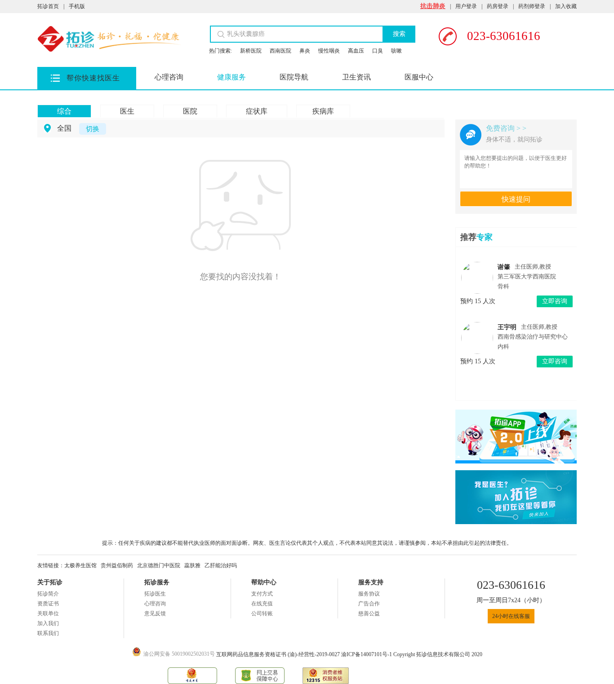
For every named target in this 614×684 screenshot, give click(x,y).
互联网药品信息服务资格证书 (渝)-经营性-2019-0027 (278, 654)
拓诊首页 (48, 6)
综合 (64, 111)
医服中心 (419, 77)
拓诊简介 (48, 594)
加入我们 (48, 623)
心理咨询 (169, 77)
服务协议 (369, 594)
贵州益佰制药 (117, 565)
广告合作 (369, 603)
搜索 (399, 33)
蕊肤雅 (192, 565)
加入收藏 (566, 6)
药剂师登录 (531, 6)
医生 (127, 111)
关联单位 (48, 613)
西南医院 (280, 51)
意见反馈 (155, 613)
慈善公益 (369, 613)
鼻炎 (304, 51)
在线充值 (262, 603)
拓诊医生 (155, 594)
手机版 (77, 6)
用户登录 (466, 6)
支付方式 (262, 594)
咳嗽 (396, 51)
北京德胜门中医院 (158, 565)
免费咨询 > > (506, 128)
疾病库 (323, 111)
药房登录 (497, 6)
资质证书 (48, 603)
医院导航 (294, 77)
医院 (190, 111)
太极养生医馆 (80, 565)
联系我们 (48, 633)
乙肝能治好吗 (221, 565)
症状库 (256, 111)
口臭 (377, 51)
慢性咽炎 (329, 51)
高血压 (356, 51)
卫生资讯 (356, 77)
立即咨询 (554, 301)
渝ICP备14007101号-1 (367, 654)
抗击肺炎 (432, 6)
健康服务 (231, 77)
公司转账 (262, 613)
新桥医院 (251, 51)
